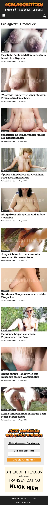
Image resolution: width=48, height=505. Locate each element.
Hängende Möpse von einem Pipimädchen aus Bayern (18, 335)
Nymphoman (6, 250)
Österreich (5, 290)
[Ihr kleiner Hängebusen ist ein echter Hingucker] (24, 280)
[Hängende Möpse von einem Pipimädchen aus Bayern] (24, 319)
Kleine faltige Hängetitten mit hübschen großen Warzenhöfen (20, 375)
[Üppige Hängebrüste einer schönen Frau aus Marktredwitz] (24, 160)
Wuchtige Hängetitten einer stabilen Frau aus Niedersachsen (23, 96)
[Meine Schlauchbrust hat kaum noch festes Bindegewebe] (24, 399)
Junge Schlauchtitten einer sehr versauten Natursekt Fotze (20, 256)
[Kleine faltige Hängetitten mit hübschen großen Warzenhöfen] (24, 359)
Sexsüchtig (5, 51)
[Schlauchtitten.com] (24, 6)
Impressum (33, 498)
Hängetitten (5, 370)
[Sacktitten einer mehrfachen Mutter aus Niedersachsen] (24, 120)
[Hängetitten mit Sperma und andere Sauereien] (24, 200)
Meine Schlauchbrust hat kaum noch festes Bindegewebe (23, 415)
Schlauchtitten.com (8, 61)
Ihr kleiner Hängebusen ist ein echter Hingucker (23, 295)
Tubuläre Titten (6, 171)
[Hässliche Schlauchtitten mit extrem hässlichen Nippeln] (24, 40)
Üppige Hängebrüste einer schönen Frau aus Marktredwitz (22, 176)
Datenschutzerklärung (18, 498)
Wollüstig (5, 91)
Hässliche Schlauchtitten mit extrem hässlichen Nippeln (23, 56)
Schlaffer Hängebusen (8, 410)
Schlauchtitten (6, 330)
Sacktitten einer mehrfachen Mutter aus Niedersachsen (23, 136)
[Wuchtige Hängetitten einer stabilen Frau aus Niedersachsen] (24, 80)
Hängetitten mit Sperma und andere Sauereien (23, 216)
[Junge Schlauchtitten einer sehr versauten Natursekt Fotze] (24, 240)
